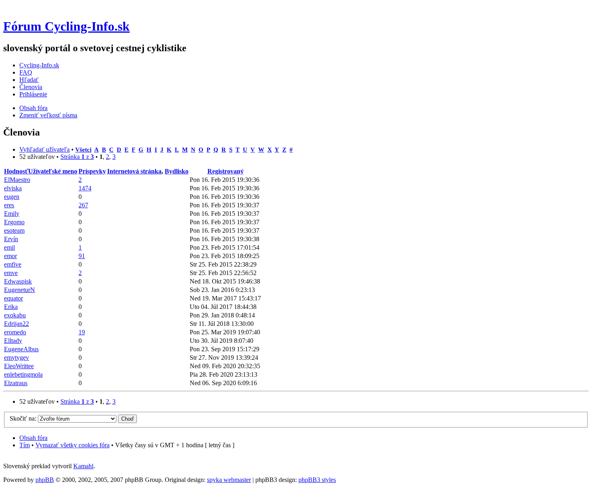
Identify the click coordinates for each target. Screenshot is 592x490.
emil (9, 247)
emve (11, 272)
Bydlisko (176, 171)
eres (9, 205)
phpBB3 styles (317, 479)
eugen (11, 196)
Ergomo (14, 222)
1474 (85, 188)
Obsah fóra (33, 107)
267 (83, 205)
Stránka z (77, 156)
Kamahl (83, 466)
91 (82, 255)
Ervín (11, 239)
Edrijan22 (16, 323)
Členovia (30, 86)
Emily (11, 213)
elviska (13, 188)
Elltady (13, 340)
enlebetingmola (23, 374)
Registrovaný (225, 171)
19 (82, 332)
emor (10, 255)
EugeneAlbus (21, 349)
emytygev (16, 357)
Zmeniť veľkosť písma (48, 115)
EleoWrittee (19, 366)
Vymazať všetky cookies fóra (72, 445)
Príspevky (92, 171)
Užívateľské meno (52, 171)
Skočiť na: (23, 418)
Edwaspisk (18, 281)
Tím (24, 445)
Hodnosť (16, 171)
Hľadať (29, 79)
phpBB (44, 479)
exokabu (15, 315)
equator (13, 298)
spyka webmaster (229, 479)
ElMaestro (17, 179)
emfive (12, 264)
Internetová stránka (134, 171)
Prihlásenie (33, 94)
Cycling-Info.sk (39, 65)
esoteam (14, 230)
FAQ (25, 72)
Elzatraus (15, 382)
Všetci (83, 149)
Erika (11, 306)
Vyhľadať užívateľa (44, 149)
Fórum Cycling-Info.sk (66, 26)
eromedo (15, 332)
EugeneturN (19, 289)
